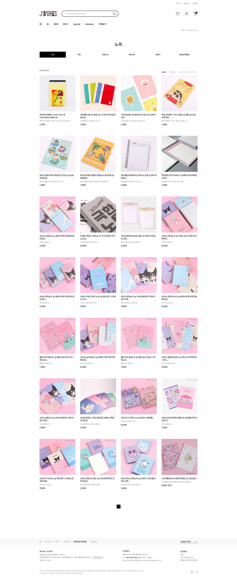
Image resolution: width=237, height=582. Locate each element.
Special (76, 24)
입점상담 (93, 541)
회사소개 (48, 541)
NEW (56, 24)
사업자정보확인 (97, 557)
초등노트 (105, 54)
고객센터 (195, 3)
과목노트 (131, 54)
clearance (89, 24)
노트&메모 (190, 30)
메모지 (158, 54)
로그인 (178, 3)
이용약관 (66, 541)
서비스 (57, 541)
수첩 (79, 54)
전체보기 (102, 24)
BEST (65, 24)
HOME (183, 30)
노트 (196, 30)
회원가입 (186, 3)
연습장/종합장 (184, 54)
